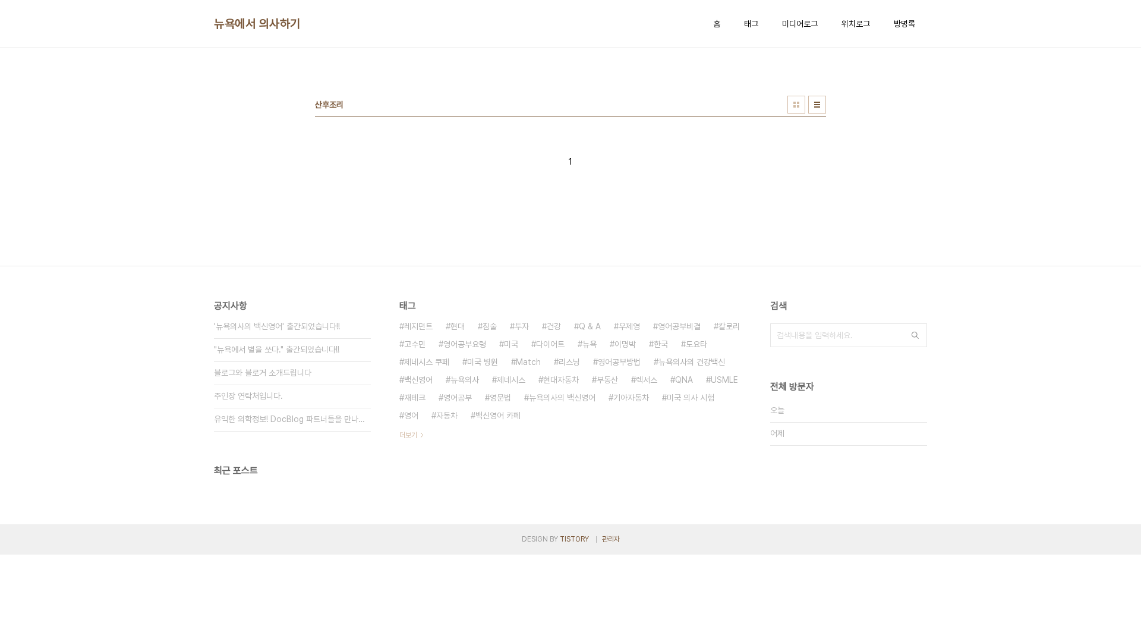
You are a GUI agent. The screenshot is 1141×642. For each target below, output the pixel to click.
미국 (511, 344)
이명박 (625, 344)
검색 (915, 335)
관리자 (611, 539)
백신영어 (418, 380)
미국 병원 (482, 362)
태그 (751, 24)
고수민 (414, 344)
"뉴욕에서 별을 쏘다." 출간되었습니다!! (276, 349)
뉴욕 (589, 344)
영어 (411, 415)
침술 (490, 326)
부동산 (607, 380)
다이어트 (550, 344)
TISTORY (574, 539)
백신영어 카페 (498, 415)
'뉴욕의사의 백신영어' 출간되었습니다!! (277, 326)
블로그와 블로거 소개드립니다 (262, 372)
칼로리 (729, 326)
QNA (684, 380)
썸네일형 (796, 105)
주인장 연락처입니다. (248, 396)
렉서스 (646, 380)
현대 (457, 326)
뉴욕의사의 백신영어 (562, 397)
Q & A (590, 326)
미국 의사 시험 (690, 397)
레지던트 (418, 326)
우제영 (629, 326)
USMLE (724, 380)
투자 (522, 326)
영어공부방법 (619, 362)
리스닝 (569, 362)
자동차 (447, 415)
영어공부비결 (679, 326)
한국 (661, 344)
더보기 (408, 435)
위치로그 (855, 24)
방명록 (904, 24)
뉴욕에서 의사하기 (257, 24)
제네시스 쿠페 (426, 362)
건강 (554, 326)
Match (528, 362)
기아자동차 (631, 397)
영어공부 (457, 397)
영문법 (500, 397)
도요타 (696, 344)
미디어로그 (800, 24)
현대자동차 (561, 380)
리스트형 (817, 105)
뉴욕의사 (464, 380)
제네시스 (511, 380)
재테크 (414, 397)
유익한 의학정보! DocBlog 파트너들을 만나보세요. (292, 419)
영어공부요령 (464, 344)
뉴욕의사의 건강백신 (691, 362)
